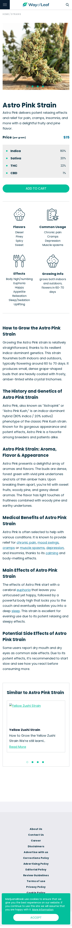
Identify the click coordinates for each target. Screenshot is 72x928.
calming (52, 553)
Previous (4, 729)
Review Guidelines (36, 875)
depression (55, 548)
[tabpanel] (36, 56)
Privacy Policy (36, 887)
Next (68, 729)
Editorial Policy (36, 869)
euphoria (24, 590)
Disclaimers (36, 846)
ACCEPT (36, 918)
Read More (17, 747)
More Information (42, 909)
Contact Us (36, 835)
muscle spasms (32, 548)
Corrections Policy (36, 858)
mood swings (48, 542)
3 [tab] (38, 86)
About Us (36, 829)
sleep (16, 611)
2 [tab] (32, 86)
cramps (9, 548)
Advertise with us (36, 852)
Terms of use (36, 881)
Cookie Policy (36, 892)
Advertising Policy (36, 864)
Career (36, 840)
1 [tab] (27, 86)
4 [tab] (43, 86)
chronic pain (26, 542)
